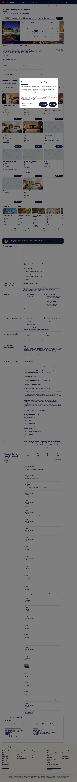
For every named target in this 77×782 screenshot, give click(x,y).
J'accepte (52, 104)
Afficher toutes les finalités (27, 104)
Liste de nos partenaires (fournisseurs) (28, 99)
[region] (38, 93)
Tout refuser (43, 104)
